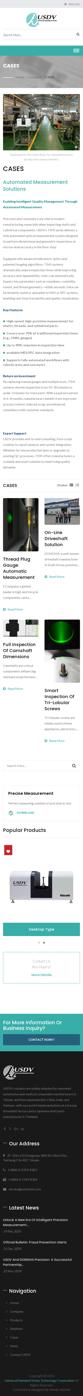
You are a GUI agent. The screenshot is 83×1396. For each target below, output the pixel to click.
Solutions (16, 1328)
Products (16, 1320)
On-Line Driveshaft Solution (56, 539)
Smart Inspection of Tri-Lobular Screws (59, 700)
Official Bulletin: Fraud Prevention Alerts (35, 1242)
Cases (14, 1337)
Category (34, 77)
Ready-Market (60, 1390)
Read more (15, 609)
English (74, 4)
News (14, 1346)
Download (25, 813)
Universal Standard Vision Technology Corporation (39, 1380)
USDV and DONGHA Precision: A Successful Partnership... (37, 1262)
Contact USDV (20, 1354)
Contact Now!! (42, 1039)
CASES (50, 77)
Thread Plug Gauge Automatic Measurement (19, 568)
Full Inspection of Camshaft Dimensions (19, 651)
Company (16, 1311)
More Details (41, 975)
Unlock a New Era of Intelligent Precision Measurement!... (35, 1222)
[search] (77, 34)
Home (20, 77)
